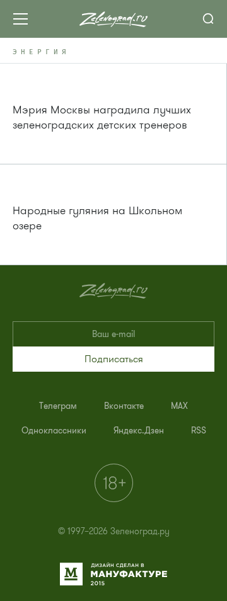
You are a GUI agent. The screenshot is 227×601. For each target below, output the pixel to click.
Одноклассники (53, 431)
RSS (198, 431)
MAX (179, 406)
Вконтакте (124, 406)
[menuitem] (58, 406)
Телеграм (58, 406)
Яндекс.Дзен (139, 431)
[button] (113, 359)
